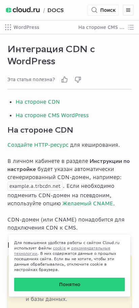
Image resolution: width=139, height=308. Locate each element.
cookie (59, 247)
